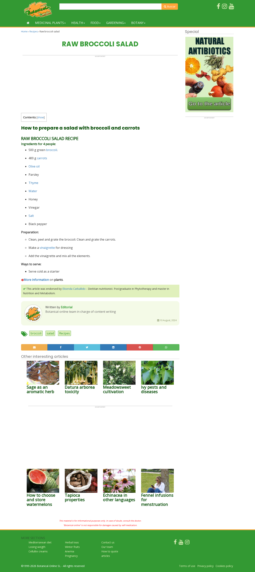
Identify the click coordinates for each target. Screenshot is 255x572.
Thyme (33, 183)
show (40, 117)
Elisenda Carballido (73, 288)
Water (33, 191)
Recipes (33, 31)
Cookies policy (224, 566)
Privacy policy (205, 566)
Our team (107, 547)
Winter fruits (72, 547)
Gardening (115, 23)
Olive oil (34, 166)
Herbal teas (72, 542)
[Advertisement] (100, 83)
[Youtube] (181, 543)
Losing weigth (37, 547)
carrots (42, 158)
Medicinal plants (49, 23)
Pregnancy (71, 556)
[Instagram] (187, 543)
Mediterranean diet (40, 542)
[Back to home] (28, 23)
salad (50, 333)
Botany (137, 23)
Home (24, 31)
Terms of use (187, 566)
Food (95, 23)
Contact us (107, 542)
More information (36, 280)
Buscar (170, 6)
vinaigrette (47, 248)
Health (77, 23)
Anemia (69, 551)
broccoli (51, 150)
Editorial (66, 307)
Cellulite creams (38, 551)
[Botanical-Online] (39, 9)
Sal (31, 216)
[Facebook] (175, 543)
